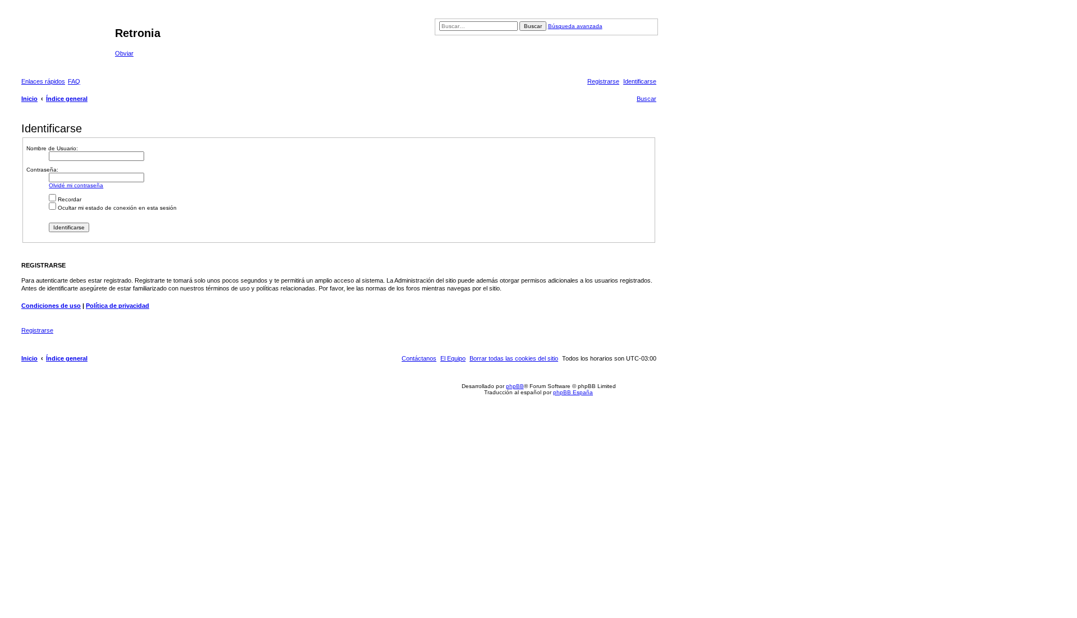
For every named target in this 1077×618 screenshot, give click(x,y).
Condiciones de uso (51, 305)
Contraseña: (42, 170)
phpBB (515, 386)
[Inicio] (67, 36)
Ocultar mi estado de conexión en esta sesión (116, 208)
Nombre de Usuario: (52, 148)
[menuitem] (74, 81)
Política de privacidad (117, 305)
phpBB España (573, 392)
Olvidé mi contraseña (76, 185)
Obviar (124, 53)
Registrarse (37, 330)
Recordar (68, 199)
